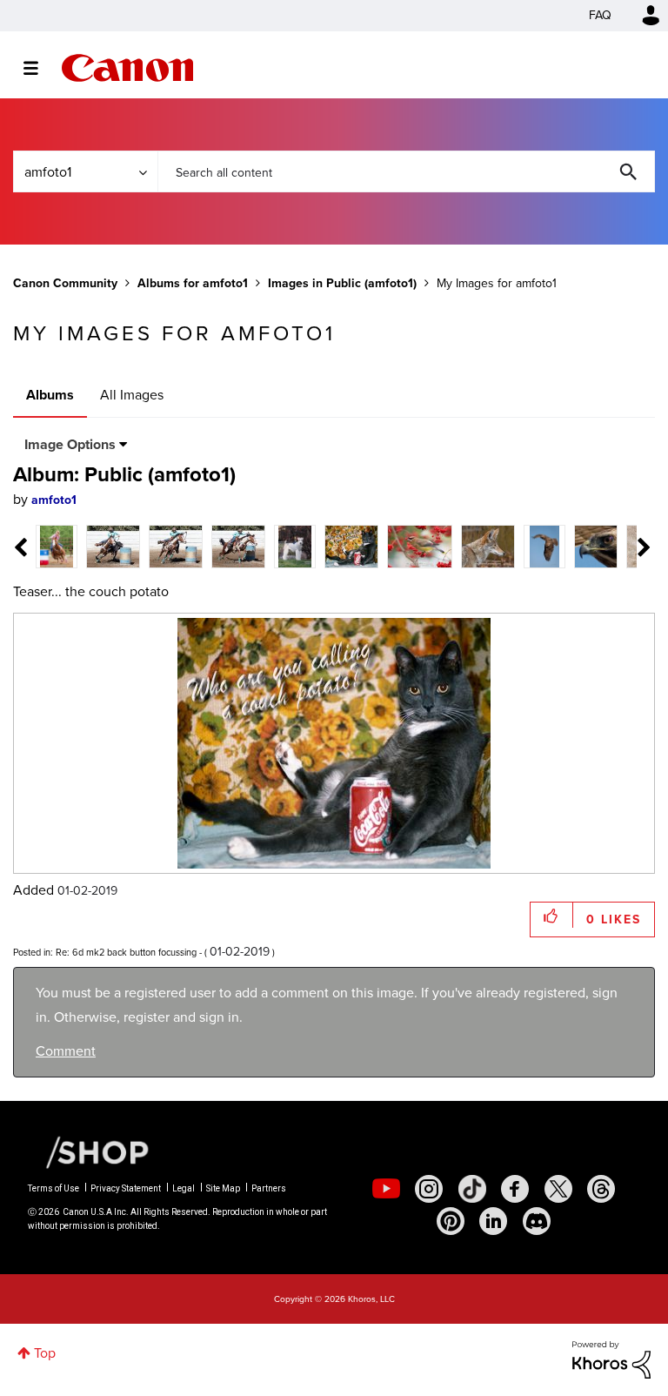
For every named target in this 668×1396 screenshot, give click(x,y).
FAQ (600, 15)
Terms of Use (53, 1188)
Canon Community (127, 68)
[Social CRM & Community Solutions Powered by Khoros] (611, 1358)
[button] (552, 915)
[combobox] (406, 171)
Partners (268, 1188)
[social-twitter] (558, 1189)
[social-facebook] (515, 1189)
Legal (183, 1188)
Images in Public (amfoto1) (342, 283)
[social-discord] (537, 1221)
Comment (66, 1051)
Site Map (223, 1188)
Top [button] (45, 1353)
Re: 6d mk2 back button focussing (126, 952)
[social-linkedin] (493, 1221)
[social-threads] (601, 1189)
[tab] (56, 545)
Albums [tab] (50, 395)
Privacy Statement (125, 1188)
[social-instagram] (429, 1189)
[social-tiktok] (472, 1189)
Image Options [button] (70, 444)
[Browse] (39, 68)
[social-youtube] (386, 1189)
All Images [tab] (132, 395)
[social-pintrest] (450, 1221)
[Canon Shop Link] (89, 1150)
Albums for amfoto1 (192, 283)
